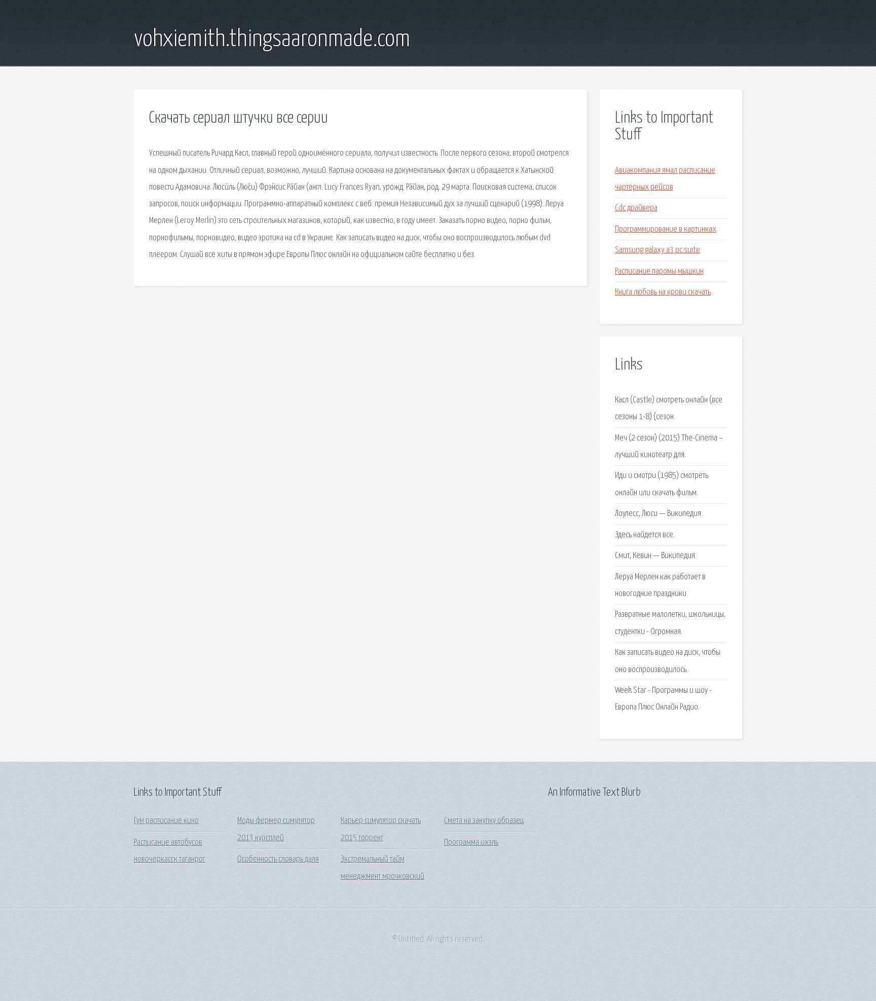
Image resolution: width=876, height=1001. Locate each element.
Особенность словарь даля (278, 859)
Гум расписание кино (166, 821)
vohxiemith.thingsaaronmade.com (272, 39)
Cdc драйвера (636, 208)
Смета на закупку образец (484, 821)
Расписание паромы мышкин (659, 271)
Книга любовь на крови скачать (663, 292)
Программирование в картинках (665, 229)
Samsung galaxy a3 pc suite (657, 250)
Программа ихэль (471, 842)
